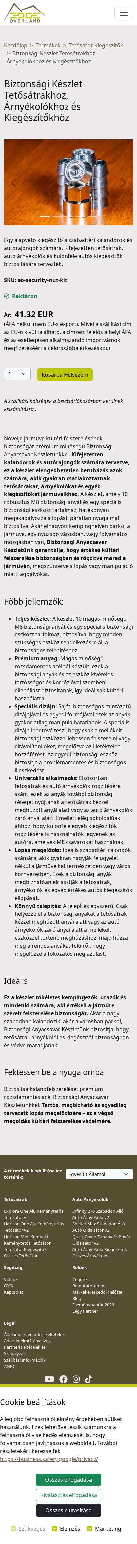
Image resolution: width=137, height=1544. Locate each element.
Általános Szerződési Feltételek (34, 1334)
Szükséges (32, 1528)
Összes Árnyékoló (89, 1256)
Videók (11, 1279)
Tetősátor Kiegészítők (96, 45)
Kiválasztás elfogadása (68, 1495)
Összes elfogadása (68, 1479)
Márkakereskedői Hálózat (97, 1292)
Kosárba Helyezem (65, 374)
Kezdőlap (15, 45)
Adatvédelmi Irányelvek (27, 1341)
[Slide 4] (80, 216)
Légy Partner (85, 1311)
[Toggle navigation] (123, 12)
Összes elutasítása (68, 1510)
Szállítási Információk (25, 1360)
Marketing (108, 1528)
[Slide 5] (92, 216)
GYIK (8, 1286)
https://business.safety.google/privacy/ (49, 1459)
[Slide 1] (45, 216)
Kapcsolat (13, 1292)
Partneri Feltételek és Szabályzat (25, 1350)
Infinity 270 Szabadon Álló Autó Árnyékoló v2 (98, 1214)
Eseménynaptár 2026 (93, 1305)
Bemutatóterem (88, 1286)
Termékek (48, 45)
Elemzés (70, 1528)
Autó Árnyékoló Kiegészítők (99, 1249)
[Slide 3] (68, 216)
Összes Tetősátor (21, 1256)
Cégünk (80, 1279)
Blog (76, 1298)
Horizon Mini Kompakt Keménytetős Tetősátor (27, 1240)
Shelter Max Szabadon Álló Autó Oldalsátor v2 (98, 1227)
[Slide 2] (57, 216)
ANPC (9, 1366)
